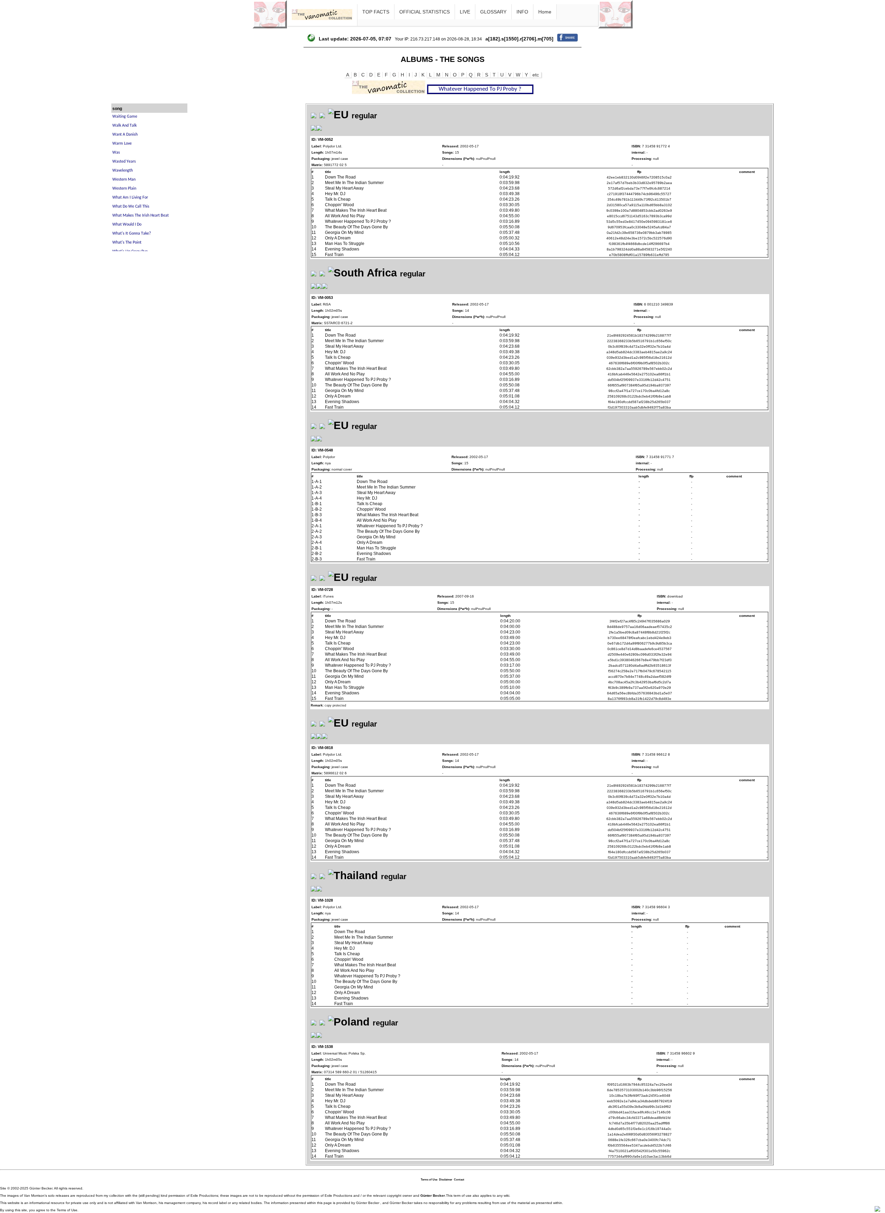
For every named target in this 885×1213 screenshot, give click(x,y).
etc (535, 74)
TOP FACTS (375, 12)
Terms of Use (429, 1179)
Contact (459, 1179)
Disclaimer (445, 1179)
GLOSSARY (493, 12)
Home (544, 12)
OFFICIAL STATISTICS (424, 12)
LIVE (465, 12)
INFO (522, 12)
